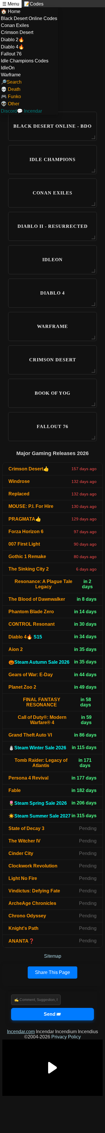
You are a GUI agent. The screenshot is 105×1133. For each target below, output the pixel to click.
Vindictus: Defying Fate (34, 890)
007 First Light (24, 544)
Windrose (19, 481)
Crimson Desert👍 (28, 468)
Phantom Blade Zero (31, 611)
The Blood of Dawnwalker (36, 599)
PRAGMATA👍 (24, 519)
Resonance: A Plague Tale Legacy (43, 584)
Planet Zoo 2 (22, 687)
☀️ (39, 815)
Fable (14, 790)
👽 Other (10, 103)
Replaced (18, 493)
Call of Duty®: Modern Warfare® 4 (42, 720)
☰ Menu (10, 3)
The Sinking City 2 (28, 568)
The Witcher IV (24, 840)
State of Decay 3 (26, 828)
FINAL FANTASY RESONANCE (41, 702)
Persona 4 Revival (28, 777)
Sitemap (52, 956)
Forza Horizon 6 (25, 531)
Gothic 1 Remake (27, 556)
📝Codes (33, 3)
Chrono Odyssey (27, 915)
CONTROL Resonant (31, 624)
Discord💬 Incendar (21, 111)
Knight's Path (23, 928)
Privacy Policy (66, 1036)
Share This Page (52, 972)
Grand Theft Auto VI (30, 735)
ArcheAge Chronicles (32, 903)
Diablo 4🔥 (25, 636)
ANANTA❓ (21, 941)
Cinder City (20, 853)
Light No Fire (22, 878)
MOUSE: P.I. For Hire (30, 506)
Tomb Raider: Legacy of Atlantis (41, 763)
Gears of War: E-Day (30, 674)
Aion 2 (15, 649)
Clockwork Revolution (32, 865)
